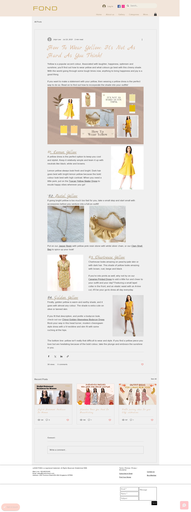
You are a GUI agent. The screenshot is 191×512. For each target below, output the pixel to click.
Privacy (133, 468)
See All (154, 379)
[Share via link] (68, 356)
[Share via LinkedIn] (61, 356)
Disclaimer (123, 470)
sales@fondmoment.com (45, 473)
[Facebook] (119, 6)
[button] (134, 14)
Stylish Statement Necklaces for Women (51, 411)
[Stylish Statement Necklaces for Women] (53, 394)
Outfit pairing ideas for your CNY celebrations (136, 411)
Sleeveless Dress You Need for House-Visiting (94, 411)
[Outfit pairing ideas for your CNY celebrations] (137, 394)
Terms (121, 468)
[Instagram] (123, 6)
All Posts (38, 22)
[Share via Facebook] (48, 356)
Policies (127, 468)
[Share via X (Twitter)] (55, 356)
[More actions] (142, 39)
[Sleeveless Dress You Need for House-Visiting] (95, 394)
